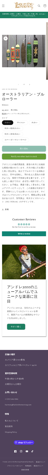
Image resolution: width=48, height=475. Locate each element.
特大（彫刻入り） (13, 129)
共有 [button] (7, 209)
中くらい (22, 123)
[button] (3, 6)
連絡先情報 (25, 469)
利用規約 (28, 466)
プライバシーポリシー (15, 466)
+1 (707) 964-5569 (11, 399)
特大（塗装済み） (13, 134)
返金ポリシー (40, 462)
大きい (35, 123)
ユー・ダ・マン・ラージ (16, 140)
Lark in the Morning (14, 462)
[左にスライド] (18, 84)
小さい (8, 123)
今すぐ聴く (16, 327)
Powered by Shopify (27, 462)
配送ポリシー (38, 466)
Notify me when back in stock (24, 156)
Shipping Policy (11, 432)
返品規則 (9, 426)
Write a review (24, 234)
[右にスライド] (29, 84)
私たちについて (11, 421)
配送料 (4, 113)
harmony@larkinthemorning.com (18, 405)
